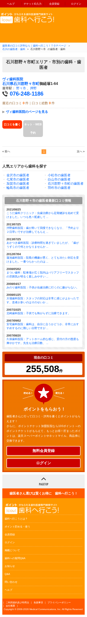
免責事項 (38, 602)
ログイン (76, 3)
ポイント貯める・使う (17, 526)
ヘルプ (11, 3)
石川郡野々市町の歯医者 (66, 183)
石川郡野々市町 (26, 84)
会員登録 (54, 3)
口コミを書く (12, 124)
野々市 (21, 88)
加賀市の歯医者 (17, 183)
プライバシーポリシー (59, 602)
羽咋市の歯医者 (59, 188)
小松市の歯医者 (59, 175)
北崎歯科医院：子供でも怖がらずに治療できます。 (38, 313)
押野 (33, 88)
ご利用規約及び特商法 (17, 602)
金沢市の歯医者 (17, 175)
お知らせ (10, 566)
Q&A (7, 574)
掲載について (12, 550)
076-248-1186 (26, 93)
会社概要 (10, 605)
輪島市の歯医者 (17, 188)
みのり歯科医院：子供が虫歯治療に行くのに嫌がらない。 (42, 287)
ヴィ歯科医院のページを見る (27, 111)
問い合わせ (11, 581)
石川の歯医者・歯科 (13, 49)
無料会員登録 (43, 451)
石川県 (7, 84)
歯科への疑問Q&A (15, 558)
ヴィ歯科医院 (12, 79)
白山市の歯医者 (59, 179)
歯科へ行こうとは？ (16, 518)
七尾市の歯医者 (17, 179)
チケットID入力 (33, 3)
